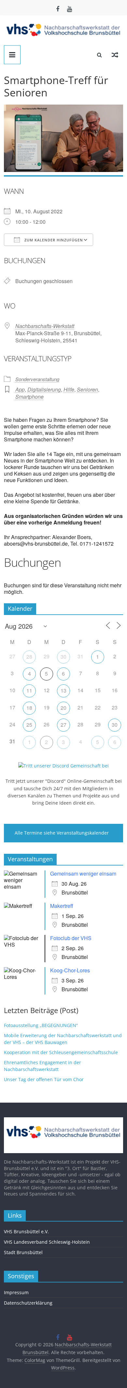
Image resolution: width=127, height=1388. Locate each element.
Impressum (16, 1292)
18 (29, 707)
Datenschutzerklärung (28, 1303)
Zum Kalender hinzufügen (53, 239)
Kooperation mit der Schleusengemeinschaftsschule (61, 1052)
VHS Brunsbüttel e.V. (26, 1231)
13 (63, 690)
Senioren (87, 389)
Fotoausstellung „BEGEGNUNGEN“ (41, 1025)
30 (63, 656)
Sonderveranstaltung (37, 379)
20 (63, 707)
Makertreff (61, 905)
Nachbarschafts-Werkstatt (44, 326)
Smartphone (29, 396)
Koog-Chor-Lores (70, 970)
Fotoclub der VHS (71, 938)
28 (29, 656)
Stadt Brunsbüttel (23, 1252)
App (20, 389)
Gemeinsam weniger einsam (83, 873)
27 (63, 724)
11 (29, 690)
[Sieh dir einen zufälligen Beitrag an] (115, 55)
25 (29, 724)
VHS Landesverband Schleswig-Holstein (47, 1242)
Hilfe (69, 389)
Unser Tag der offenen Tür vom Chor (44, 1079)
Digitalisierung (44, 389)
